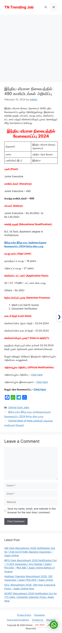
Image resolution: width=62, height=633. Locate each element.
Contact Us (37, 619)
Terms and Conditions (18, 619)
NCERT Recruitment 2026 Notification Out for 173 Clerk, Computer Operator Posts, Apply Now (30, 597)
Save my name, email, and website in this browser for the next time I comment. (31, 510)
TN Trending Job (19, 7)
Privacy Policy (24, 615)
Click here (37, 374)
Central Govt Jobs (18, 407)
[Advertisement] (31, 47)
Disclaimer (39, 615)
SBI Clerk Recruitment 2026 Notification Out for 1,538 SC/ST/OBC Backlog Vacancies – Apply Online (29, 552)
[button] (46, 7)
